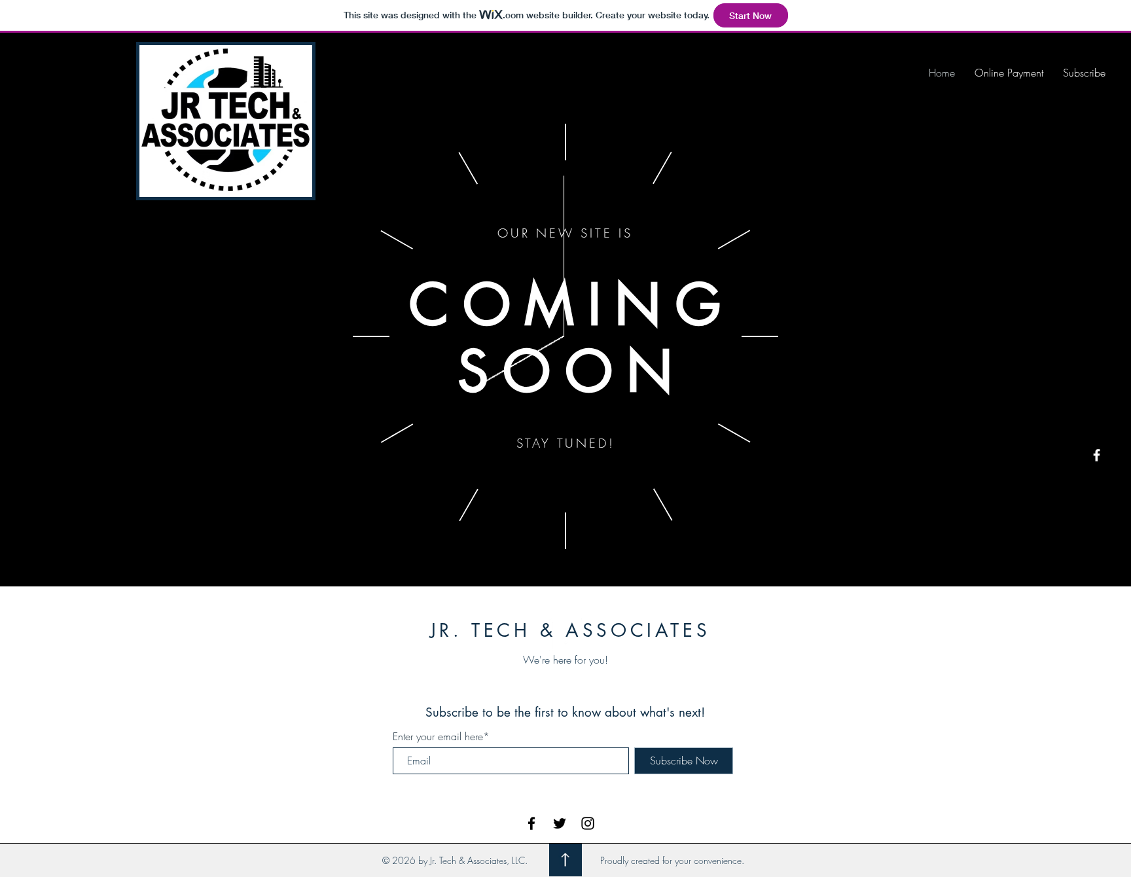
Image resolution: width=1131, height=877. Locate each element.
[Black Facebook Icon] (531, 823)
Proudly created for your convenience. (672, 860)
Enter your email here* (441, 736)
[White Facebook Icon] (1096, 455)
